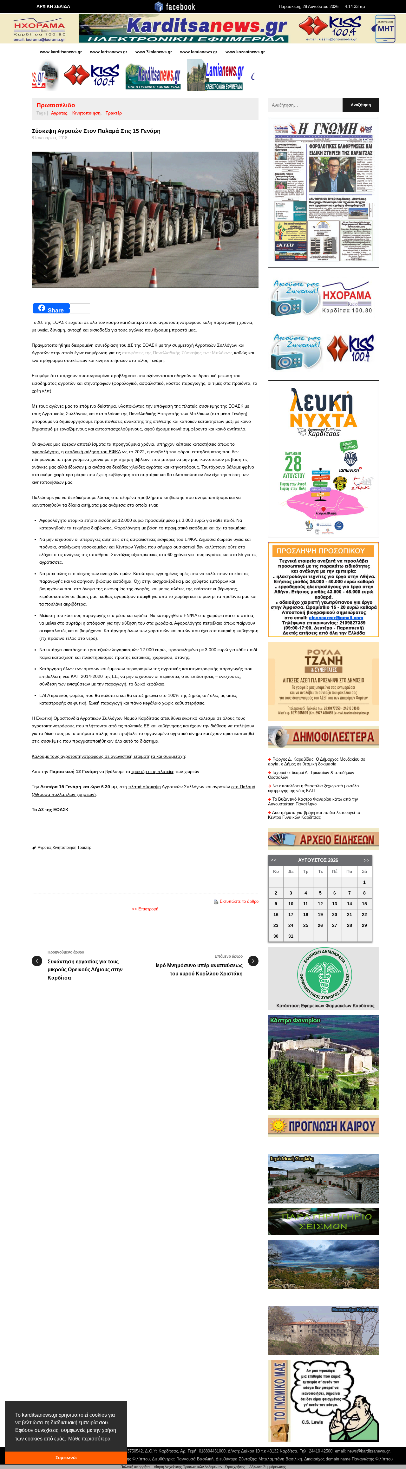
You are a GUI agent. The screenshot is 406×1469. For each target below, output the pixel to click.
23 (275, 925)
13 (334, 904)
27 (334, 925)
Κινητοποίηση (86, 113)
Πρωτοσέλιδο (55, 105)
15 (364, 904)
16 (275, 914)
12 (320, 904)
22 (364, 914)
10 (290, 904)
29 (364, 925)
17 (290, 914)
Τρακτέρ (114, 113)
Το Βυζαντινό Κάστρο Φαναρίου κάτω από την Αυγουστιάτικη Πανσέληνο (313, 801)
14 (349, 904)
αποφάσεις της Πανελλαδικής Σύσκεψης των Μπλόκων (176, 352)
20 (334, 914)
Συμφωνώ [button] (66, 1457)
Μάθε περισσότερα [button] (89, 1438)
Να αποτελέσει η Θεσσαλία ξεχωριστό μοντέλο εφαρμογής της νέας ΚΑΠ (313, 788)
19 (320, 914)
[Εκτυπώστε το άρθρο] (216, 901)
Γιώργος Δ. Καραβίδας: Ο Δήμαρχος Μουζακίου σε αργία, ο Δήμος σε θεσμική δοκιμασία (316, 761)
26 (320, 925)
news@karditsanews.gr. (369, 1451)
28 (349, 925)
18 (305, 914)
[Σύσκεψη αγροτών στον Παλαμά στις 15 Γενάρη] (145, 220)
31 (290, 936)
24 (290, 925)
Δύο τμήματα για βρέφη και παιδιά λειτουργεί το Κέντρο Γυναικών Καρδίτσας (314, 815)
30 (275, 936)
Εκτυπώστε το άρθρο (239, 901)
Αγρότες (59, 113)
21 (349, 914)
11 (305, 904)
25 (305, 925)
